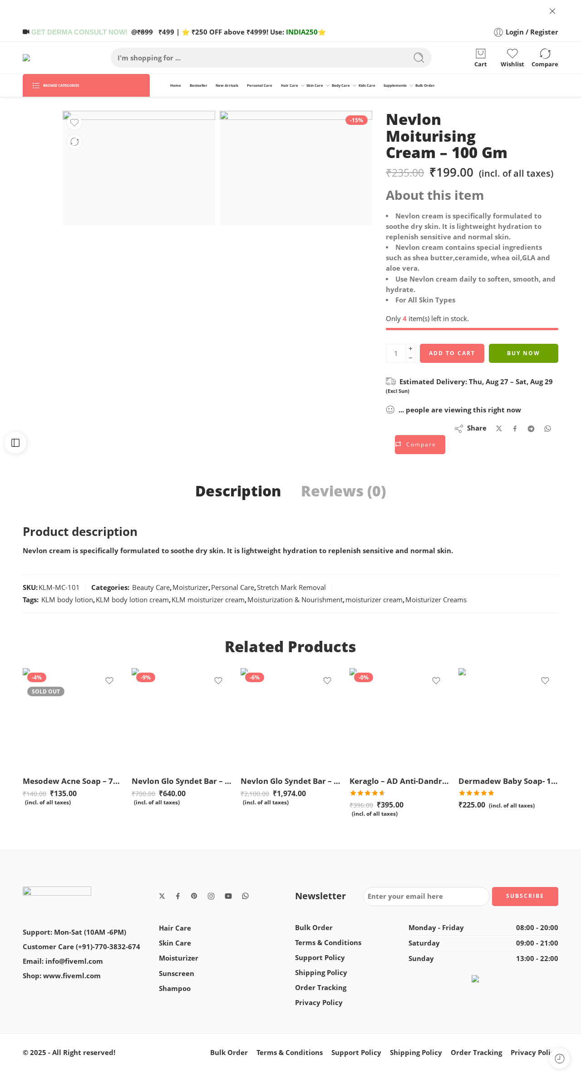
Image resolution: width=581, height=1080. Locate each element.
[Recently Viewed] (559, 1058)
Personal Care (259, 85)
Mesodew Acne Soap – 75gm (73, 781)
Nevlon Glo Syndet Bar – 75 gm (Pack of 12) (290, 781)
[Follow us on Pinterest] (194, 896)
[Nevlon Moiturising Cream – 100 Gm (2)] (296, 168)
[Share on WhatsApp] (547, 428)
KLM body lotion (67, 599)
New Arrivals (227, 85)
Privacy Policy (319, 1002)
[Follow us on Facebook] (178, 896)
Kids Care (367, 85)
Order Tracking (320, 987)
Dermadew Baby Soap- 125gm (508, 781)
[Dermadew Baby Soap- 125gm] (508, 718)
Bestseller (198, 85)
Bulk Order (425, 85)
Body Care (341, 85)
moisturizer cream (374, 599)
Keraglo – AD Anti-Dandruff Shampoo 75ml (399, 781)
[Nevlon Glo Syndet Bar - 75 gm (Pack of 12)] (290, 718)
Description (238, 491)
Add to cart (452, 353)
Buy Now (523, 353)
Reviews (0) (343, 491)
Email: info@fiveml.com (63, 961)
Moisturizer (190, 587)
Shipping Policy (321, 972)
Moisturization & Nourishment (295, 599)
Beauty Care (151, 587)
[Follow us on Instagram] (211, 896)
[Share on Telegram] (531, 428)
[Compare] (74, 141)
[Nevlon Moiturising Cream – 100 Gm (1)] (139, 168)
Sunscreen (176, 973)
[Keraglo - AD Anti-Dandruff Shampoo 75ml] (399, 718)
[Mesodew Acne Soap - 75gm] (73, 718)
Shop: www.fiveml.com (62, 975)
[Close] (552, 11)
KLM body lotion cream (132, 599)
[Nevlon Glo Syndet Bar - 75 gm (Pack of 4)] (181, 718)
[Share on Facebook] (515, 428)
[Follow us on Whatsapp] (245, 896)
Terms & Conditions (328, 942)
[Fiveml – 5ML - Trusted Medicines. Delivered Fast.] (48, 57)
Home (175, 85)
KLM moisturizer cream (208, 599)
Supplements (395, 85)
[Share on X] (499, 428)
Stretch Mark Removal (291, 587)
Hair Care (289, 85)
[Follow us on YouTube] (228, 896)
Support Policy (320, 957)
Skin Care (314, 85)
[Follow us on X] (162, 896)
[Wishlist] (74, 122)
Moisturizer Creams (436, 599)
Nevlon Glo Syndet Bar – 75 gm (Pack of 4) (181, 781)
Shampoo (175, 988)
